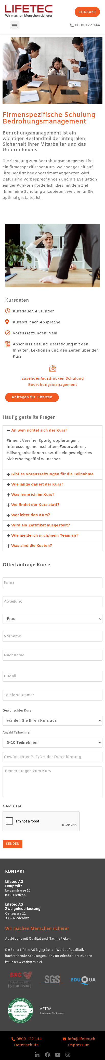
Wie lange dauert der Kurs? (37, 484)
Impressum (78, 1045)
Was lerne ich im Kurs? (32, 494)
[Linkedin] (37, 1055)
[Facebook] (47, 1055)
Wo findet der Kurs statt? (35, 505)
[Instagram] (68, 1055)
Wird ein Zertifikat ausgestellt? (40, 525)
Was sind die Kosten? (31, 545)
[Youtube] (57, 1055)
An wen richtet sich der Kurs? (39, 430)
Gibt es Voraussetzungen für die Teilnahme (52, 474)
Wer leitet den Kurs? (30, 515)
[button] (14, 25)
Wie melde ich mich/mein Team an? (44, 535)
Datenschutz (26, 1045)
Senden (12, 844)
